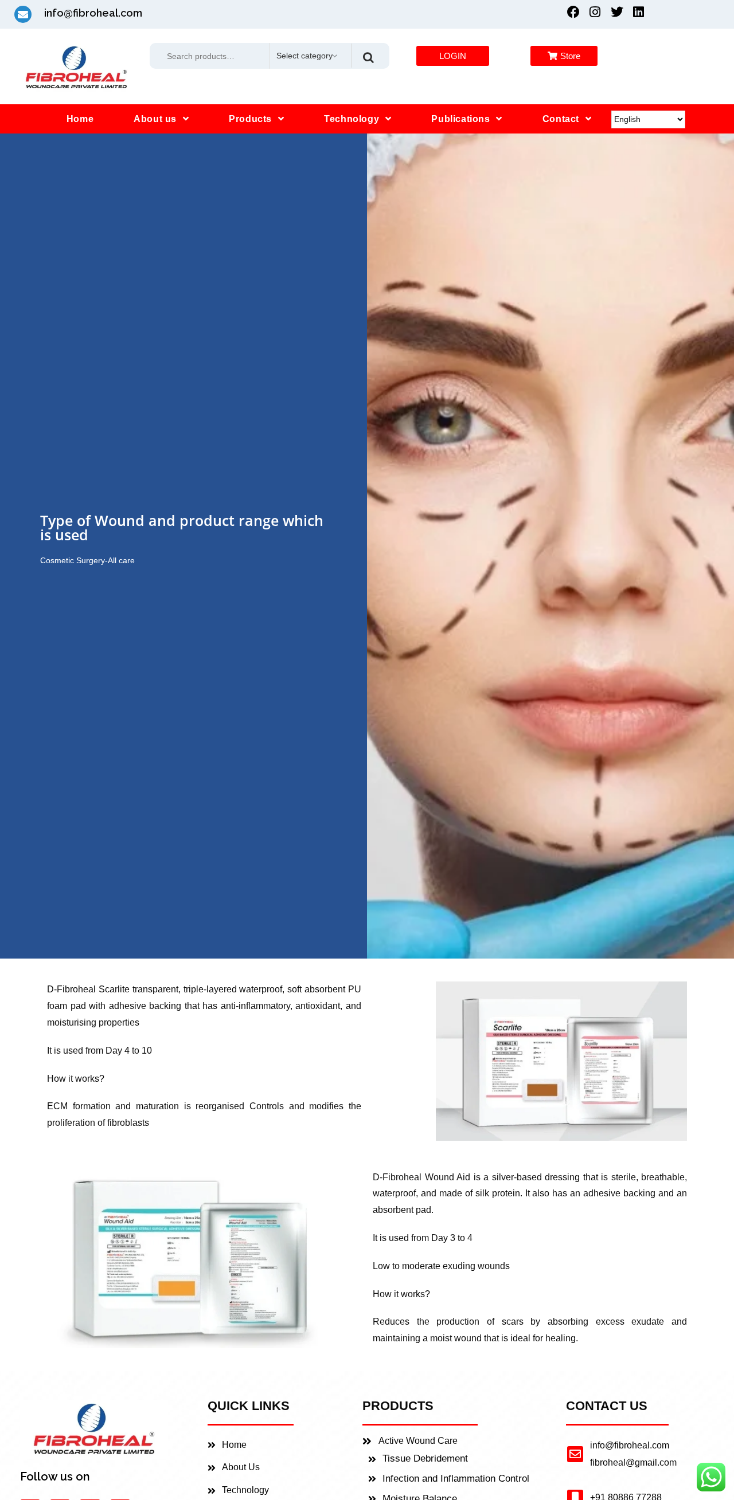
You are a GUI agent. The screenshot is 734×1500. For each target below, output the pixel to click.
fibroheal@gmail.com (633, 1462)
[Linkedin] (639, 12)
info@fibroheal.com (629, 1445)
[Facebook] (573, 12)
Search (368, 56)
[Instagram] (595, 12)
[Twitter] (617, 12)
